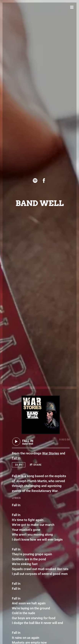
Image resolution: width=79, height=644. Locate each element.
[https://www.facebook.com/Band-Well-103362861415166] (44, 180)
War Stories (50, 453)
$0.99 (18, 464)
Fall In (16, 458)
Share (37, 464)
